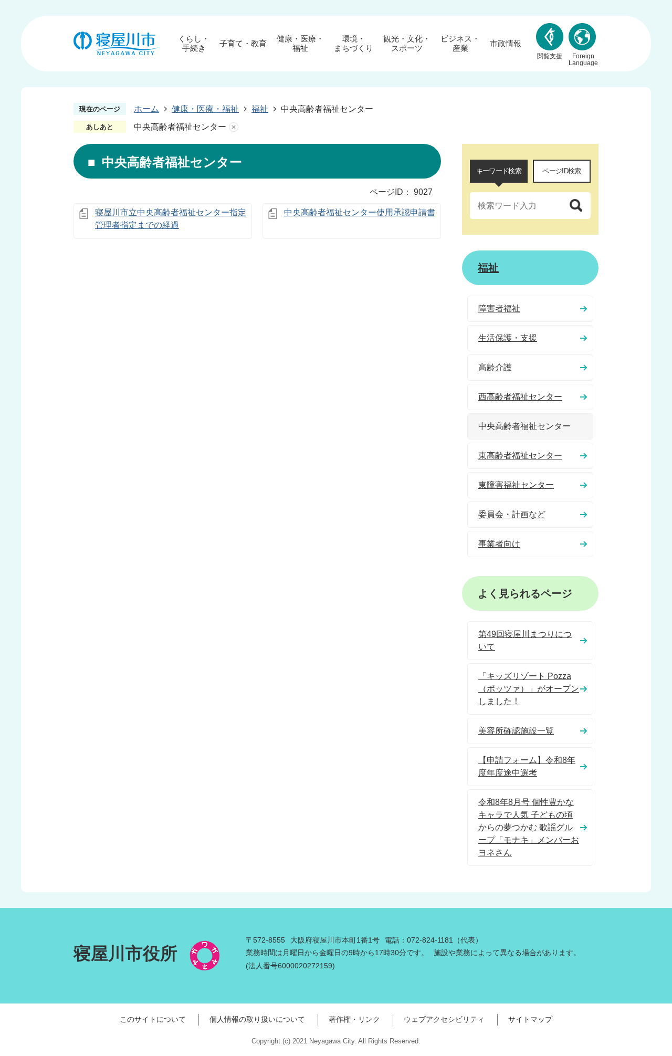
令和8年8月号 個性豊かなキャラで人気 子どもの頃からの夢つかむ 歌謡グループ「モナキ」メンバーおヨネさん (528, 827)
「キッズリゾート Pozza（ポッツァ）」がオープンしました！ (528, 689)
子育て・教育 (243, 43)
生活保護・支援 (507, 337)
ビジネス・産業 (460, 43)
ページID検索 (561, 171)
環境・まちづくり (353, 43)
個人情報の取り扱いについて (257, 1019)
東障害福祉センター (516, 484)
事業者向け (499, 543)
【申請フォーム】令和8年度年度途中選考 (526, 766)
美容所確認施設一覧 (516, 730)
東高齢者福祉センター (520, 455)
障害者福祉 (499, 308)
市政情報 (505, 43)
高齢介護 (495, 367)
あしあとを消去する (233, 127)
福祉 (259, 108)
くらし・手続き (193, 43)
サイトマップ (530, 1019)
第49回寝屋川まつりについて (525, 640)
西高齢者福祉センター (520, 396)
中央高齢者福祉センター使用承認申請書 (359, 212)
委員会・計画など (511, 514)
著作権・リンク (354, 1019)
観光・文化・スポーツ (406, 43)
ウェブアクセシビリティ (444, 1019)
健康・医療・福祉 (300, 43)
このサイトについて (153, 1019)
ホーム (146, 108)
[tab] (499, 171)
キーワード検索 (498, 171)
